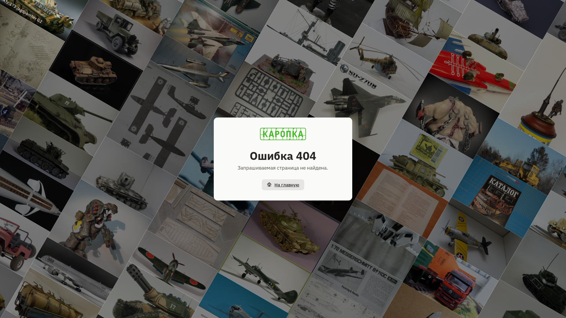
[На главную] (283, 134)
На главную (286, 185)
